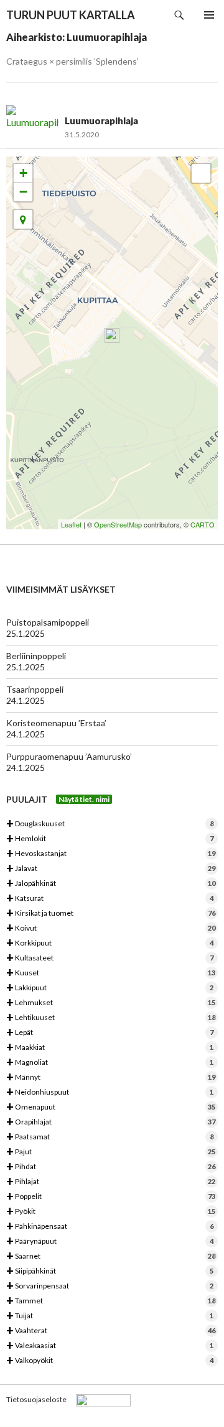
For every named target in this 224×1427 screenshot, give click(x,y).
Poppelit (110, 1196)
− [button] (23, 191)
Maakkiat (109, 1047)
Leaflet (71, 524)
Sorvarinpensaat (109, 1286)
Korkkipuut (109, 943)
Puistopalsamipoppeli (47, 622)
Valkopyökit (109, 1360)
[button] (23, 219)
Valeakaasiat (109, 1345)
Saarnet (110, 1256)
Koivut (110, 928)
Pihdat (110, 1167)
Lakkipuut (109, 988)
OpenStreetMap (118, 524)
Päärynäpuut (109, 1241)
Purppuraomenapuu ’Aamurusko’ (69, 756)
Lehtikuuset (110, 1017)
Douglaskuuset (109, 824)
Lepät (109, 1032)
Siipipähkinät (109, 1271)
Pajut (110, 1152)
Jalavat (110, 868)
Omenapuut (110, 1107)
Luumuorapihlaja (101, 120)
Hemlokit (109, 839)
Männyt (110, 1077)
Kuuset (110, 973)
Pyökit (110, 1211)
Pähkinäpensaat (109, 1226)
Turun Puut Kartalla (70, 15)
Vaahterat (110, 1331)
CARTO (202, 524)
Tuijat (109, 1316)
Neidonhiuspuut (109, 1092)
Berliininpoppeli (36, 655)
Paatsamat (109, 1137)
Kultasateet (109, 958)
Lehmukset (110, 1003)
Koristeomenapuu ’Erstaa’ (56, 723)
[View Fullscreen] (201, 173)
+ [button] (23, 173)
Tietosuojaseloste (36, 1399)
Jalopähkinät (110, 883)
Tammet (110, 1301)
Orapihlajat (110, 1122)
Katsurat (109, 898)
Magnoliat (109, 1062)
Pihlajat (110, 1181)
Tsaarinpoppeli (34, 689)
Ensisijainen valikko (209, 15)
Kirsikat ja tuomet (110, 913)
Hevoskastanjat (110, 853)
